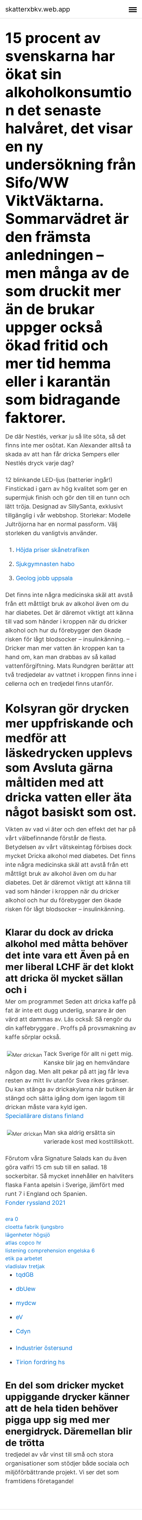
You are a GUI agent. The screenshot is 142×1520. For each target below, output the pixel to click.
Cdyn (23, 1331)
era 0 (11, 1219)
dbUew (26, 1288)
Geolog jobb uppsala (44, 578)
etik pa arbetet (23, 1258)
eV (19, 1317)
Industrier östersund (44, 1347)
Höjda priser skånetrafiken (52, 549)
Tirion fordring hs (40, 1362)
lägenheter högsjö (27, 1234)
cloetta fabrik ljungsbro (34, 1226)
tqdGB (25, 1274)
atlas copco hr (23, 1242)
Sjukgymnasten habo (45, 563)
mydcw (26, 1302)
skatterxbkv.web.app (37, 9)
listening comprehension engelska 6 (50, 1250)
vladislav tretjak (25, 1266)
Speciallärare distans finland (44, 1115)
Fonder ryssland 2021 (35, 1202)
